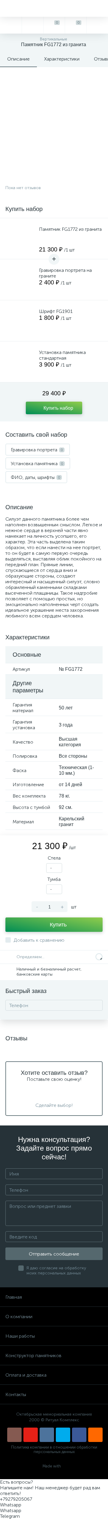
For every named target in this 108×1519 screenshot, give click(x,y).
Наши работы (20, 1336)
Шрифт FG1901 (56, 311)
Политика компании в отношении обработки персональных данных (54, 1449)
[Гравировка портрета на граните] (20, 280)
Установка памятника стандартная (62, 355)
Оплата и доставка (25, 1375)
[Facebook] (79, 1435)
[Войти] (97, 25)
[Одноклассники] (95, 1435)
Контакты (15, 1394)
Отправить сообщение (54, 1254)
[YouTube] (30, 1435)
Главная (13, 1297)
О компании (18, 1316)
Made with (52, 1466)
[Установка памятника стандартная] (20, 362)
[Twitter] (63, 1435)
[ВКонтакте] (47, 1435)
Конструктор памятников (33, 1355)
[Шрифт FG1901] (20, 321)
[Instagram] (14, 1435)
